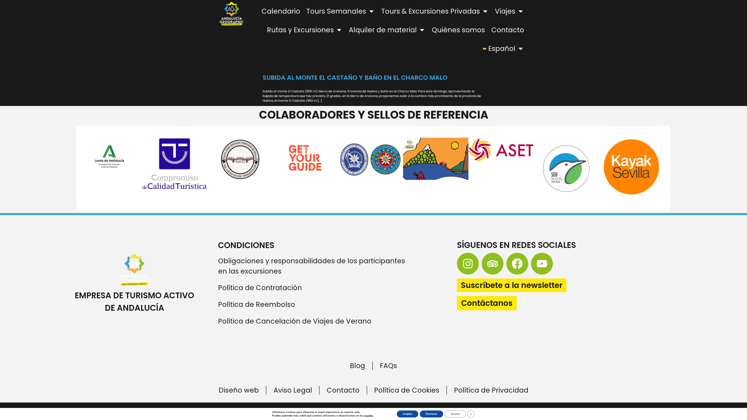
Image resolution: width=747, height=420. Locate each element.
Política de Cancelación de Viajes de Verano (294, 321)
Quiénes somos (458, 30)
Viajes (505, 11)
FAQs (388, 365)
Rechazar (431, 414)
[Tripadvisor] (492, 264)
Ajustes (455, 414)
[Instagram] (468, 264)
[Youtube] (542, 264)
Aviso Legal (293, 390)
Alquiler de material (383, 30)
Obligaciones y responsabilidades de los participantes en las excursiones (311, 266)
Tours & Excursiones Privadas (430, 11)
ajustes (368, 415)
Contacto (507, 30)
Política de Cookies (406, 390)
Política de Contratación (260, 287)
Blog (357, 365)
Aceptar (407, 414)
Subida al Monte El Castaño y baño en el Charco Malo (355, 77)
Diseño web (239, 390)
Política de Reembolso (256, 304)
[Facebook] (517, 264)
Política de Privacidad (491, 390)
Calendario (280, 11)
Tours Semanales (336, 11)
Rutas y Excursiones (300, 30)
